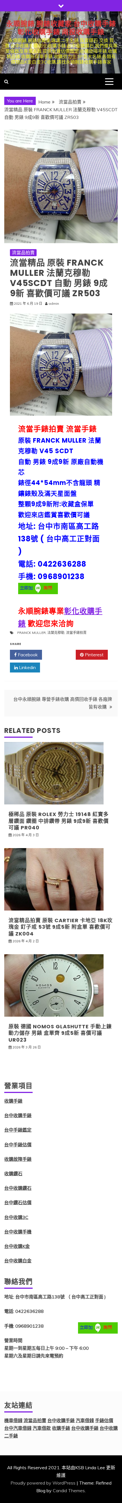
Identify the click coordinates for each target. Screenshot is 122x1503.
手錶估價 (104, 1420)
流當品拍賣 (23, 252)
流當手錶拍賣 (76, 632)
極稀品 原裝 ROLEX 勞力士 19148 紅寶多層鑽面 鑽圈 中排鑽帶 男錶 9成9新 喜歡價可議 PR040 (59, 821)
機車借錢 (13, 1420)
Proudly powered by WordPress (42, 1483)
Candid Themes (69, 1490)
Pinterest (94, 654)
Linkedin (27, 667)
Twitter (61, 654)
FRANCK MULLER (31, 632)
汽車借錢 (85, 1420)
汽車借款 (42, 1428)
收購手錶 (13, 1101)
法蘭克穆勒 (55, 632)
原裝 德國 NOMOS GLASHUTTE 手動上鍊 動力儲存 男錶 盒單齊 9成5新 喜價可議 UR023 (60, 1033)
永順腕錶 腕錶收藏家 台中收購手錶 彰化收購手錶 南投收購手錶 (61, 28)
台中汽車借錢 (17, 1428)
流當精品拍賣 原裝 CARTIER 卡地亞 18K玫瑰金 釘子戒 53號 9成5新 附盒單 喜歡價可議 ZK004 (61, 927)
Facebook (27, 654)
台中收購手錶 (17, 1115)
